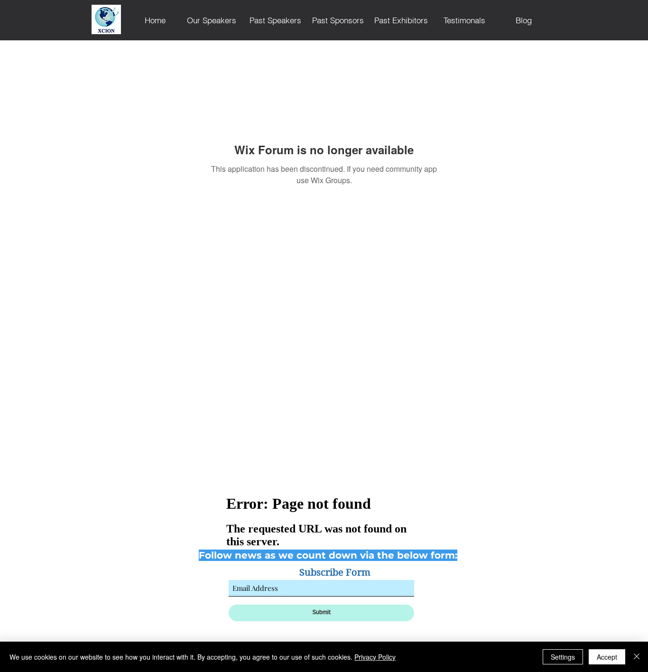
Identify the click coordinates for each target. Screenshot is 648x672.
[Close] (636, 656)
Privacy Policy (375, 657)
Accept (607, 657)
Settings (563, 657)
